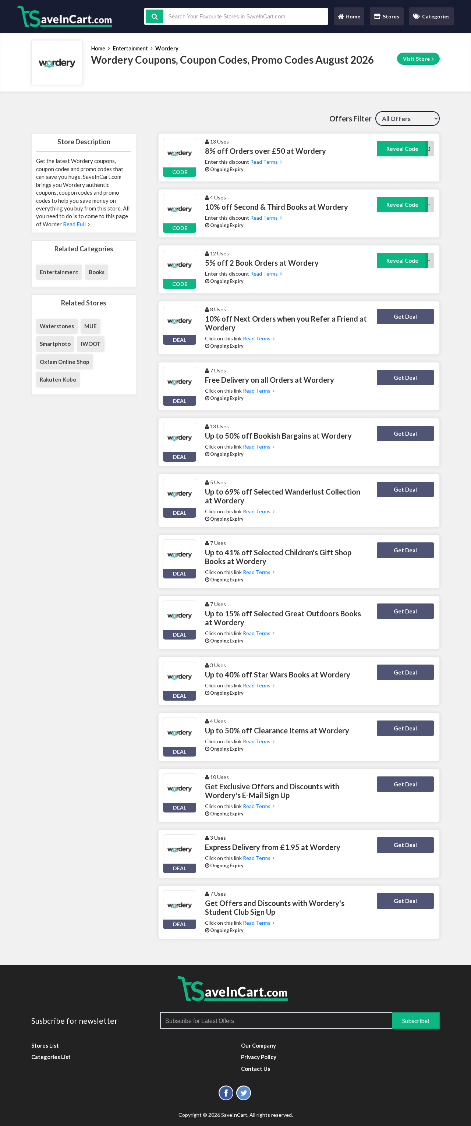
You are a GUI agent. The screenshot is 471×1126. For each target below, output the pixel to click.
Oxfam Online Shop (64, 361)
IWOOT (91, 343)
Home (348, 18)
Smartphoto (55, 343)
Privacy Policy (258, 1057)
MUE (90, 326)
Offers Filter (350, 118)
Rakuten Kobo (58, 379)
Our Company (258, 1045)
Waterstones (57, 326)
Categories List (51, 1057)
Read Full (75, 224)
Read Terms (264, 162)
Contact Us (255, 1068)
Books (97, 272)
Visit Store (417, 59)
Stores (391, 16)
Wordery (166, 48)
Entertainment (130, 48)
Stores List (45, 1045)
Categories (436, 16)
